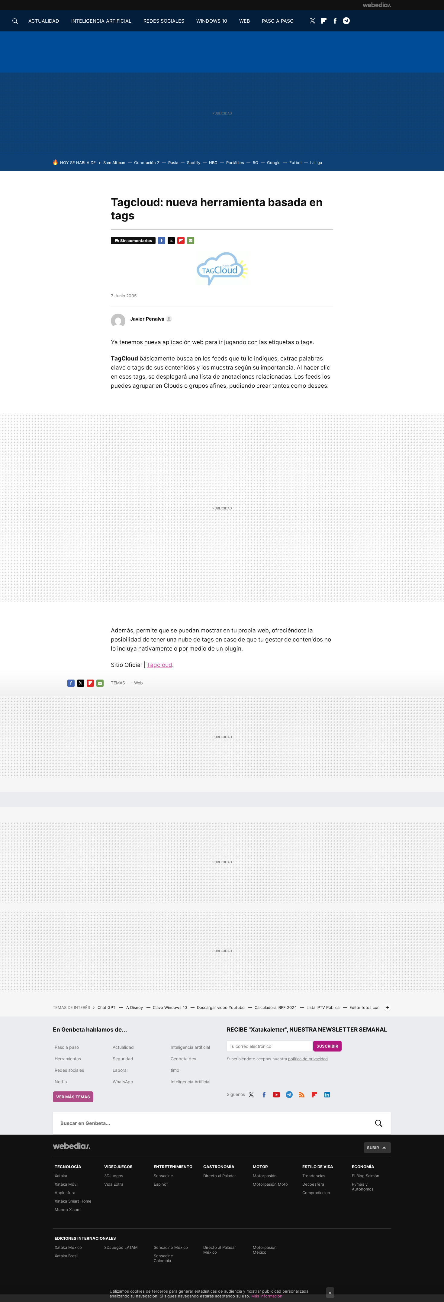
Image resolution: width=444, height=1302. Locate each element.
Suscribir (327, 1046)
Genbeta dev (183, 1058)
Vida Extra (113, 1184)
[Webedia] (377, 4)
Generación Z (146, 162)
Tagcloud (159, 664)
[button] (150, 318)
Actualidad (123, 1047)
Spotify (193, 162)
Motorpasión (265, 1175)
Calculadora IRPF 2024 (276, 1007)
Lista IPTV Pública (324, 1007)
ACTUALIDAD (43, 21)
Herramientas (68, 1058)
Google (274, 162)
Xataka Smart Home (73, 1201)
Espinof (161, 1184)
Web (138, 682)
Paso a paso (67, 1047)
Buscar (378, 1123)
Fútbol (295, 162)
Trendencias (313, 1175)
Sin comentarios (136, 240)
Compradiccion (316, 1192)
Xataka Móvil (66, 1184)
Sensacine (163, 1175)
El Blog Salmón (365, 1175)
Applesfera (65, 1192)
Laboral (120, 1070)
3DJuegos (113, 1175)
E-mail (190, 240)
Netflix (61, 1081)
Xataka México (68, 1247)
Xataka (61, 1175)
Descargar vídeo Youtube (221, 1007)
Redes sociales (69, 1070)
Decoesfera (313, 1184)
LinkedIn (327, 1093)
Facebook (335, 20)
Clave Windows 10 (170, 1007)
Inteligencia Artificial (190, 1081)
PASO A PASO (278, 21)
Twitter (312, 20)
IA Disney (134, 1007)
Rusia (173, 162)
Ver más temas (73, 1096)
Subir (373, 1147)
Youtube (276, 1093)
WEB (244, 21)
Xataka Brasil (66, 1255)
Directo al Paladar (219, 1175)
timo (175, 1070)
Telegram (346, 20)
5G (255, 162)
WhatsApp (123, 1081)
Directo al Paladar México (219, 1250)
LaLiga (316, 162)
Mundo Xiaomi (68, 1209)
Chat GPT (107, 1007)
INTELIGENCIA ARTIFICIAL (101, 21)
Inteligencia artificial (190, 1047)
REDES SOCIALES (163, 21)
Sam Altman (114, 162)
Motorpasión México (265, 1250)
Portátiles (235, 162)
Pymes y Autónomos (363, 1186)
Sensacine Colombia (163, 1258)
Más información (266, 1296)
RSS (302, 1093)
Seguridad (123, 1058)
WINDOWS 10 (211, 21)
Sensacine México (171, 1247)
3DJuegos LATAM (121, 1247)
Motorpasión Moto (270, 1184)
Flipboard (323, 20)
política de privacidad (308, 1058)
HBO (213, 162)
